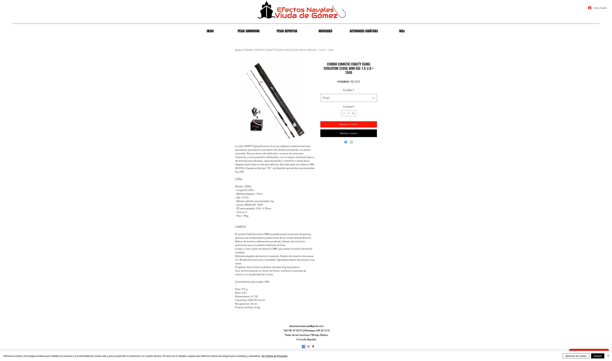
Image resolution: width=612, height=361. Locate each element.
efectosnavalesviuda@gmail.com (306, 326)
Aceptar (598, 355)
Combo (348, 90)
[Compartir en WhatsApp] (352, 142)
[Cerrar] (608, 355)
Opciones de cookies (575, 355)
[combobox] (348, 98)
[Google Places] (313, 346)
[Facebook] (303, 346)
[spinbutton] (348, 113)
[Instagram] (308, 346)
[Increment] (353, 113)
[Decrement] (344, 113)
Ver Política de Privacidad (274, 355)
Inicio (238, 49)
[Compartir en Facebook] (346, 142)
